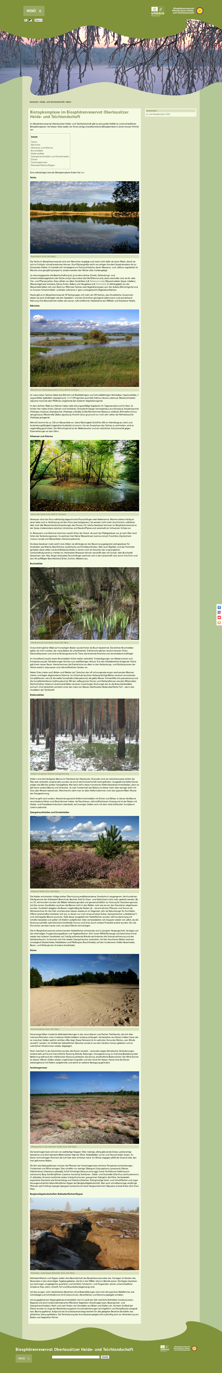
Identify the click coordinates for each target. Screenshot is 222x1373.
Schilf (69, 398)
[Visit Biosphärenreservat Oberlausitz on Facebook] (219, 608)
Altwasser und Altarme (42, 148)
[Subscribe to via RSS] (219, 623)
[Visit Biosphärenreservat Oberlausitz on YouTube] (219, 618)
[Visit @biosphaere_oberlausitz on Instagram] (219, 613)
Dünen (34, 159)
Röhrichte (35, 145)
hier (82, 172)
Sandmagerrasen (39, 162)
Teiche (34, 142)
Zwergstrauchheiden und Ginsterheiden (50, 156)
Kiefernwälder (37, 153)
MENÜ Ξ (34, 11)
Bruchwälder (37, 150)
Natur (68, 102)
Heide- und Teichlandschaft (52, 102)
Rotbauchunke (97, 281)
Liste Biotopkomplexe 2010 (159, 114)
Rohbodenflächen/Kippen (43, 165)
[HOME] (188, 19)
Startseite (34, 102)
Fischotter (100, 284)
